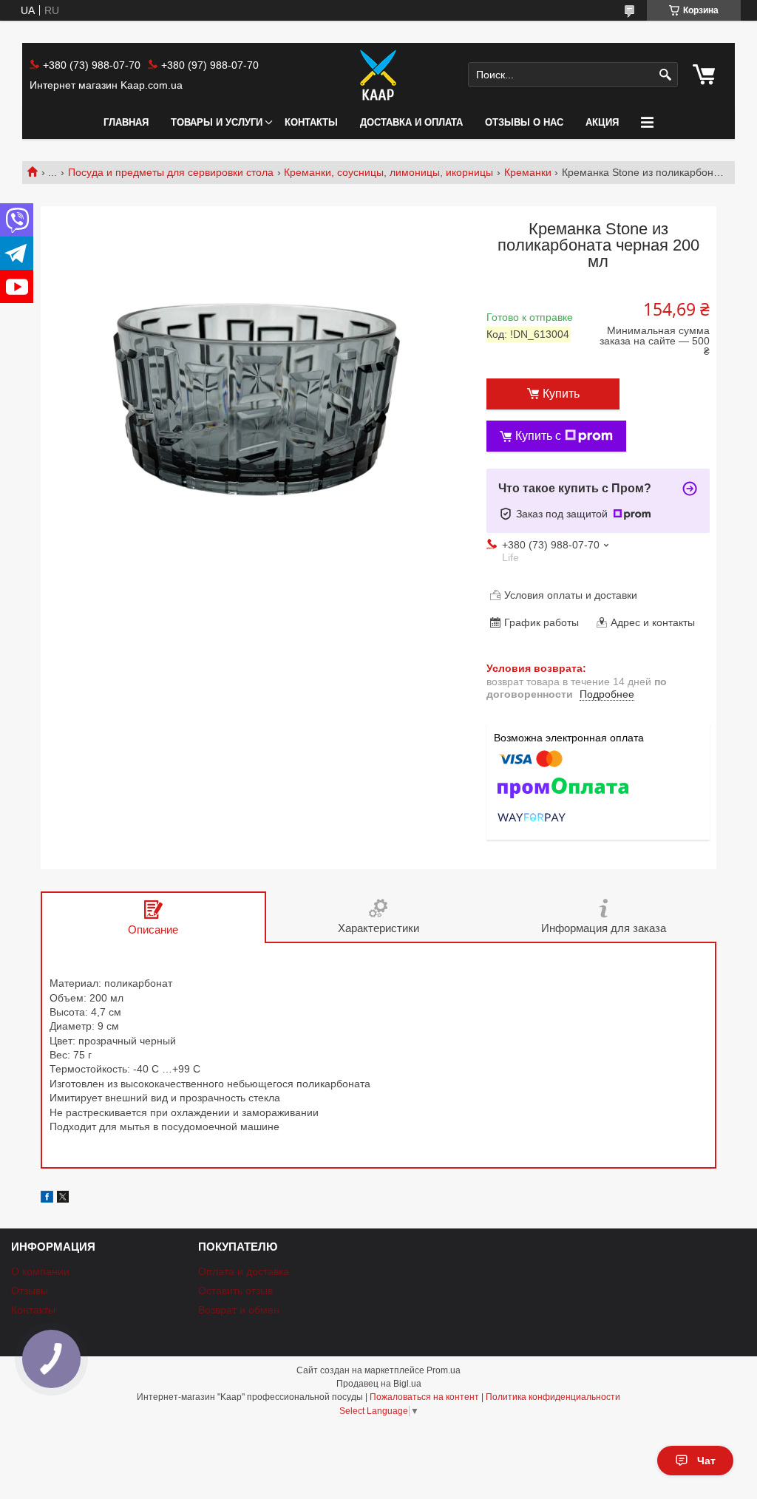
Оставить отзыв (235, 1290)
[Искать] (665, 75)
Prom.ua (444, 1370)
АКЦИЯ (602, 122)
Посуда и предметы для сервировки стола (171, 172)
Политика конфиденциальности (553, 1397)
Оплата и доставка (243, 1271)
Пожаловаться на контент (424, 1397)
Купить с (538, 435)
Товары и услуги (216, 122)
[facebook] (47, 1199)
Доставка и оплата (411, 122)
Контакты (311, 122)
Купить (561, 393)
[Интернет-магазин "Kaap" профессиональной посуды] (378, 74)
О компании (40, 1271)
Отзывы (29, 1290)
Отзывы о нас (524, 122)
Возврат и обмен (238, 1310)
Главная (126, 122)
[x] (63, 1199)
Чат (706, 1460)
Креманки (527, 172)
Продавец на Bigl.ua (378, 1384)
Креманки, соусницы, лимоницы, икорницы (388, 172)
